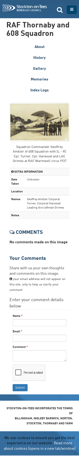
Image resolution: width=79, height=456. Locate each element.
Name (18, 316)
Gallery (39, 69)
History (39, 58)
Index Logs (39, 90)
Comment (20, 347)
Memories (39, 79)
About (39, 47)
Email (17, 331)
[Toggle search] (60, 9)
